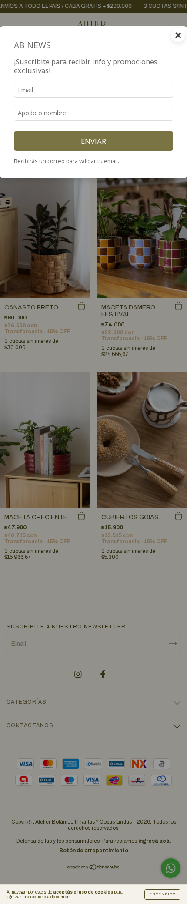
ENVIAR (93, 141)
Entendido (162, 894)
